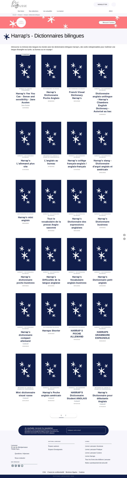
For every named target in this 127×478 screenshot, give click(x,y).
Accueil (14, 15)
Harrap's (20, 15)
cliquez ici (52, 433)
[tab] (13, 11)
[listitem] (12, 465)
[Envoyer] (103, 430)
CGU (44, 472)
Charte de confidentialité (55, 472)
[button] (101, 4)
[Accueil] (19, 4)
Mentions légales (71, 472)
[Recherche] (113, 4)
